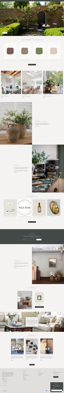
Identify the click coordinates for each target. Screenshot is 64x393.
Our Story (24, 373)
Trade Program (39, 375)
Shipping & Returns (40, 374)
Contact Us (39, 372)
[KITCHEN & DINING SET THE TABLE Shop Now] (11, 80)
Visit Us (24, 372)
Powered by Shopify (5, 391)
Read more (12, 360)
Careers (24, 377)
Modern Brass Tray (54, 216)
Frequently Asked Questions (41, 373)
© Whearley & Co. (5, 390)
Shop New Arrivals (32, 64)
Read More (32, 364)
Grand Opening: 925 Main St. (15, 355)
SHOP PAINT (15, 172)
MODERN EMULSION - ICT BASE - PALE (24, 216)
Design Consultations (25, 374)
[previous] (2, 51)
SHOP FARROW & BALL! (32, 0)
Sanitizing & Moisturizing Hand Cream (10, 216)
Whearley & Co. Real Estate (32, 324)
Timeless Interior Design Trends (31, 355)
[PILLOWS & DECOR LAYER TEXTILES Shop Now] (32, 80)
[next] (62, 51)
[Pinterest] (5, 385)
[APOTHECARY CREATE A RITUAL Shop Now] (53, 80)
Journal (24, 376)
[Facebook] (2, 385)
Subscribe (56, 390)
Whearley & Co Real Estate (26, 375)
